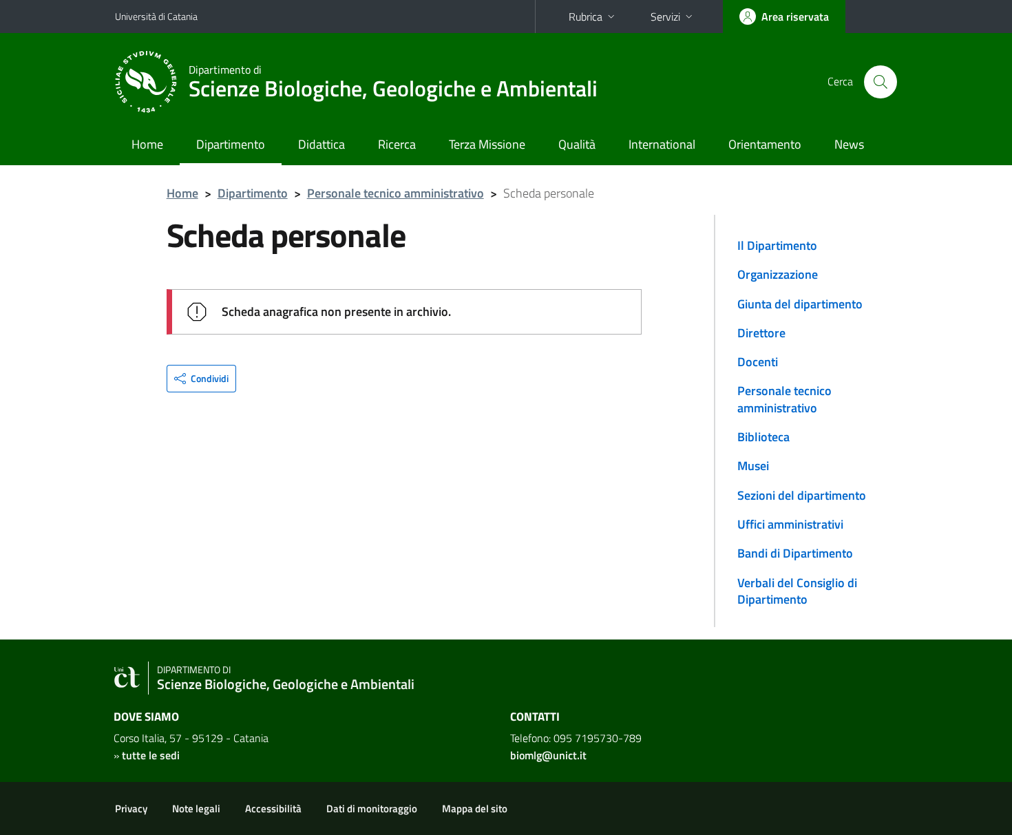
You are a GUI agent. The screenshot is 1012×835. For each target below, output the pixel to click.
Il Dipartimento (777, 245)
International (662, 144)
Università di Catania (156, 16)
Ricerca (397, 144)
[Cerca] (880, 81)
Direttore (761, 333)
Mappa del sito (474, 808)
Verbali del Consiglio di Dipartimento (797, 591)
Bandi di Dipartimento (795, 553)
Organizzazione (777, 274)
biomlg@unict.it (548, 755)
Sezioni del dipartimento (801, 495)
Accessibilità (273, 808)
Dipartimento (230, 144)
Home (147, 144)
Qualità (576, 144)
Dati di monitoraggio (371, 808)
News (849, 144)
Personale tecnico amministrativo (395, 193)
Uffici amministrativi (790, 524)
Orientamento (764, 144)
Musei (753, 465)
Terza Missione (487, 144)
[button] (201, 378)
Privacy (131, 808)
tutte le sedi (151, 755)
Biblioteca (763, 436)
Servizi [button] (665, 16)
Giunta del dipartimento (800, 304)
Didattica (321, 144)
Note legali (196, 808)
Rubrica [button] (585, 16)
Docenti (757, 361)
